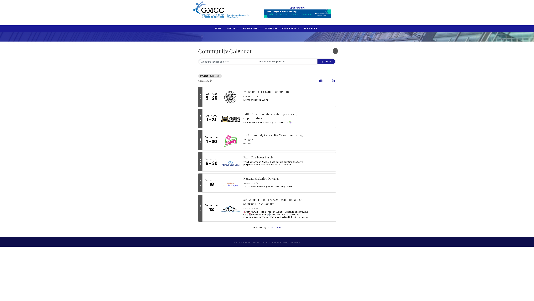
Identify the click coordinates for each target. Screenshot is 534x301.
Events (269, 28)
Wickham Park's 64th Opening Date (266, 92)
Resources (310, 28)
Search (327, 61)
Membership (250, 28)
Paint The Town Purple (258, 157)
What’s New (288, 28)
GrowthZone (274, 227)
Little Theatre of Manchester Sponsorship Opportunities (270, 116)
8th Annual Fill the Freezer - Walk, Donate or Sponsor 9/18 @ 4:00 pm (272, 202)
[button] (335, 51)
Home (218, 28)
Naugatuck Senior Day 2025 (261, 178)
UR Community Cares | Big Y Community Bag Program (273, 137)
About (231, 28)
